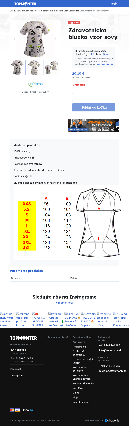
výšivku (105, 54)
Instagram (16, 375)
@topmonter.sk (64, 302)
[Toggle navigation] (12, 4)
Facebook (15, 369)
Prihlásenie (79, 342)
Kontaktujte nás (81, 402)
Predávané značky (83, 383)
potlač (91, 54)
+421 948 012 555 (105, 64)
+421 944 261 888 (109, 345)
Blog (75, 397)
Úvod (12, 11)
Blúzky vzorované (70, 11)
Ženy (17, 11)
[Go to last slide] (14, 39)
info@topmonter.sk (110, 350)
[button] (17, 67)
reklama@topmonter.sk (113, 370)
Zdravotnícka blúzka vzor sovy (94, 11)
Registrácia (79, 346)
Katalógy (78, 388)
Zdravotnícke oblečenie (31, 11)
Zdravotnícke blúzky (52, 11)
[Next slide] (55, 39)
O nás (76, 392)
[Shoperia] (112, 420)
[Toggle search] (104, 3)
